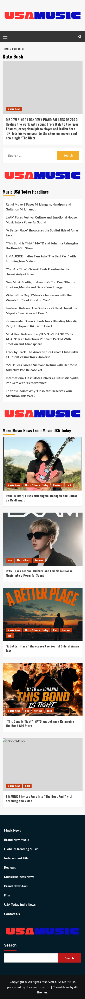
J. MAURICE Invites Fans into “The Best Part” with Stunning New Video (41, 258)
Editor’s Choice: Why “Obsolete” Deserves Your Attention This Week (39, 393)
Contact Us (12, 914)
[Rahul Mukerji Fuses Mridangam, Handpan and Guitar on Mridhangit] (43, 464)
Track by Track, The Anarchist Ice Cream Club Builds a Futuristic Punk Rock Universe (42, 354)
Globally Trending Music (21, 849)
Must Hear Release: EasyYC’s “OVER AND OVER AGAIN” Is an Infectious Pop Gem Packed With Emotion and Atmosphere (39, 339)
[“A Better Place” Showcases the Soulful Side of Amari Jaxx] (43, 614)
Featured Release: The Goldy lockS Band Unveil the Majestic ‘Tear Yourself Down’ (41, 310)
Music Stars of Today (36, 485)
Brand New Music (16, 839)
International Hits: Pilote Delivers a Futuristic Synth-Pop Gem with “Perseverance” (42, 380)
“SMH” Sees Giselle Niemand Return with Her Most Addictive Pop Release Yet (41, 367)
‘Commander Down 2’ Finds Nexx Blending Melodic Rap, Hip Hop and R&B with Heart (41, 323)
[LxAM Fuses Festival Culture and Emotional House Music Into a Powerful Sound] (43, 539)
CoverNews (61, 987)
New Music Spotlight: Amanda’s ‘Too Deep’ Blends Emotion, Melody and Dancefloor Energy (40, 284)
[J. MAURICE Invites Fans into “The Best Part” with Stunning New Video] (43, 764)
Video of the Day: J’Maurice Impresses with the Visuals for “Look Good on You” (39, 297)
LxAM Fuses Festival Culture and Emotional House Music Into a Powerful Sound (41, 219)
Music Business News (19, 877)
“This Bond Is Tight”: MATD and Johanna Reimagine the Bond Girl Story (42, 245)
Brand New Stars (16, 886)
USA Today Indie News (20, 904)
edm (10, 560)
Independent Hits (16, 858)
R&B (27, 786)
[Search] (80, 36)
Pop (55, 630)
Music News (14, 109)
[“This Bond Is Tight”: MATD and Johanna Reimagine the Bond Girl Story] (43, 689)
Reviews (57, 485)
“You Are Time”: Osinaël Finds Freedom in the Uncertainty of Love (37, 271)
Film (7, 895)
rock (68, 485)
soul (10, 635)
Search (10, 945)
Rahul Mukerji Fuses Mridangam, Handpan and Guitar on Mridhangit (38, 206)
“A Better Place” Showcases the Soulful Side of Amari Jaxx (42, 232)
